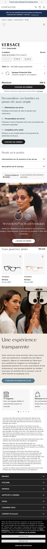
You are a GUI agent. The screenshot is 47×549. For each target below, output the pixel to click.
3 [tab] (23, 411)
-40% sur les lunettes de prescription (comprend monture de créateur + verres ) (23, 13)
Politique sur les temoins (27, 532)
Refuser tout (23, 541)
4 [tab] (26, 411)
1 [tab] (18, 411)
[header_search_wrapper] (36, 7)
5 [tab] (28, 411)
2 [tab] (21, 411)
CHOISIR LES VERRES (23, 87)
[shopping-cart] (40, 7)
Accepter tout (23, 536)
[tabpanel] (16, 402)
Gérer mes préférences (23, 545)
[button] (2, 73)
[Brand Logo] (11, 45)
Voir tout (42, 52)
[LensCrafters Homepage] (9, 7)
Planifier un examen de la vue (18, 380)
